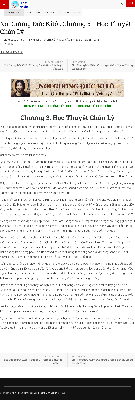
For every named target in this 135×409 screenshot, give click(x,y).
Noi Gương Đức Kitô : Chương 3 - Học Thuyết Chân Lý (65, 27)
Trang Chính (33, 12)
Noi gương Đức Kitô (69, 12)
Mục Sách (49, 12)
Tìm (130, 3)
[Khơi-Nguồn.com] (20, 4)
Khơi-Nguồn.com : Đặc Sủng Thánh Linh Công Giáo (36, 393)
